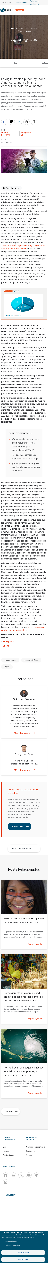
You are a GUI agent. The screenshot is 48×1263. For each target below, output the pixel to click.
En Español (8, 641)
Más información (22, 733)
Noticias (6, 1151)
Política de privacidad (11, 1241)
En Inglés (7, 646)
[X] (21, 1175)
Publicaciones (8, 1155)
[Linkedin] (13, 1175)
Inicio (12, 28)
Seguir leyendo (35, 944)
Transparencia (21, 2)
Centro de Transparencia (35, 1147)
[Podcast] (36, 1175)
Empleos (28, 1155)
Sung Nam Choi (26, 133)
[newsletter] (5, 1182)
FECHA (3, 140)
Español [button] (5, 2)
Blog (4, 1147)
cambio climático (31, 660)
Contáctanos (30, 1151)
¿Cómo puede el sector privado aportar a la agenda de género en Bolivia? (26, 467)
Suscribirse (17, 826)
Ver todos (9, 1111)
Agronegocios (25, 31)
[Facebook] (5, 1175)
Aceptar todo (23, 1260)
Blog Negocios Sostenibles (27, 28)
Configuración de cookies (12, 1245)
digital (7, 667)
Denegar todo (23, 1253)
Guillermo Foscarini (5, 133)
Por (3, 130)
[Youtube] (29, 1175)
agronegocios (10, 660)
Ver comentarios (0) (21, 848)
